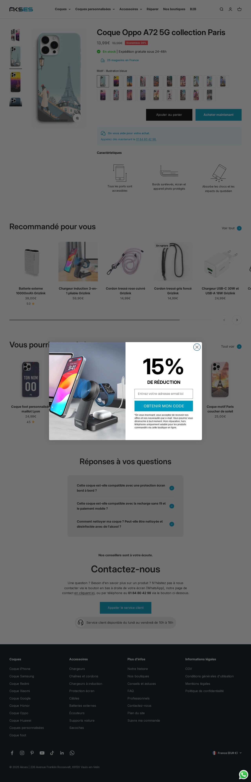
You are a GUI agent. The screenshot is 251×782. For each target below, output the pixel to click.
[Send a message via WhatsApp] (243, 774)
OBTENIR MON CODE (164, 406)
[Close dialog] (197, 347)
